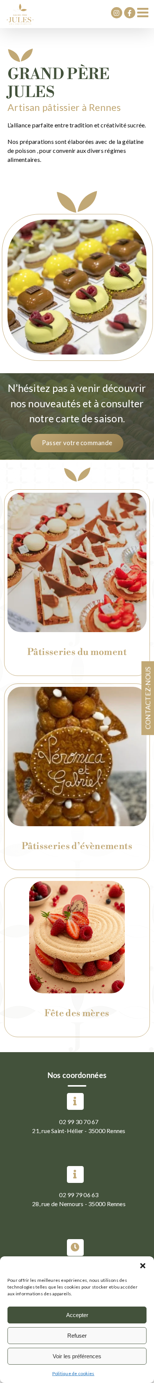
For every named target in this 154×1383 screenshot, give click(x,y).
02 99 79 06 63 (78, 1194)
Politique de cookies (73, 1373)
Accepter (77, 1315)
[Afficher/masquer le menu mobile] (143, 12)
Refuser (77, 1335)
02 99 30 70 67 (78, 1121)
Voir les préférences (77, 1356)
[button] (143, 1265)
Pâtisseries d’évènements (77, 846)
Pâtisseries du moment (77, 652)
